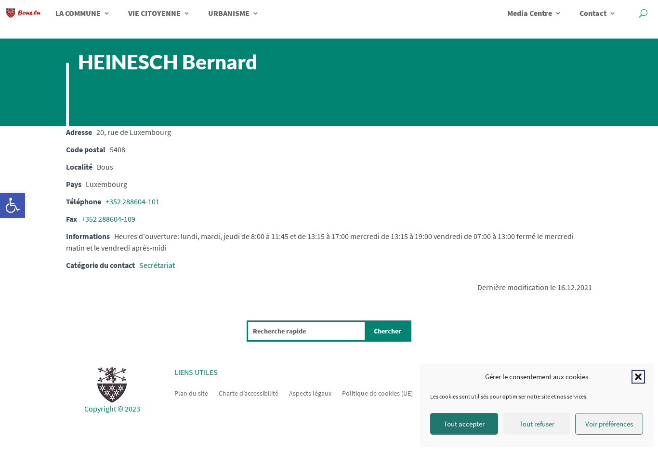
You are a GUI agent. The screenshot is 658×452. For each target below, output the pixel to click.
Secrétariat (157, 265)
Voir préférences (609, 423)
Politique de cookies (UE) (377, 393)
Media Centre (529, 13)
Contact (592, 13)
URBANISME (229, 13)
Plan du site (191, 393)
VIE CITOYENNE (154, 13)
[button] (12, 205)
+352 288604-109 (108, 219)
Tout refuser (536, 423)
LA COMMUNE (78, 13)
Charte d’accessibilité (248, 393)
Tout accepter (464, 423)
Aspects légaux (310, 393)
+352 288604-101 (132, 201)
